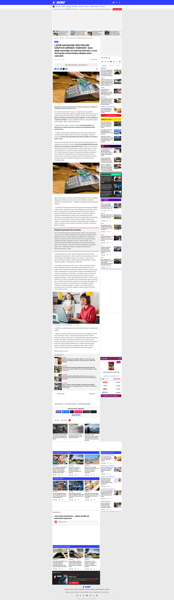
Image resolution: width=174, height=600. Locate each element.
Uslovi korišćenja (105, 592)
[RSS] (116, 61)
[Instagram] (105, 61)
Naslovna (56, 38)
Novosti (64, 351)
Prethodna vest (60, 393)
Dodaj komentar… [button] (62, 522)
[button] (94, 60)
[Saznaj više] (98, 572)
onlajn (72, 112)
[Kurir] (59, 2)
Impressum (77, 592)
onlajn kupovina (59, 403)
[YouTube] (111, 61)
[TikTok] (113, 61)
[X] (108, 61)
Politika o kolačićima (84, 592)
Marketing (67, 592)
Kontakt (72, 592)
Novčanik (62, 38)
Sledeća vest (92, 393)
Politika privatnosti (97, 592)
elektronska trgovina (70, 403)
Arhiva (90, 592)
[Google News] (119, 61)
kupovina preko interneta (84, 403)
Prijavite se (74, 582)
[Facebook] (102, 61)
